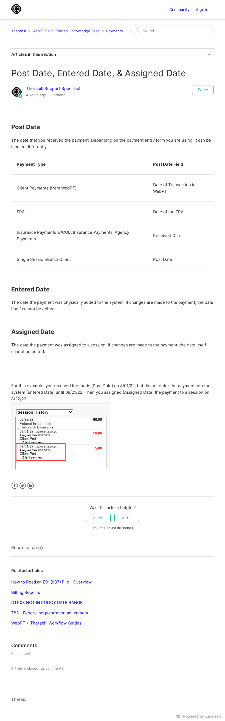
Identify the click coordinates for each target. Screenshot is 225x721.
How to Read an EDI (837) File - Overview (51, 582)
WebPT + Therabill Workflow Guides (46, 623)
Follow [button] (203, 89)
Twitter (22, 485)
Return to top (24, 547)
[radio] (98, 518)
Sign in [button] (202, 9)
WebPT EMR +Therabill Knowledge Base (66, 31)
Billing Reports (25, 592)
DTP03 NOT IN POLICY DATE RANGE (47, 602)
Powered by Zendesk (202, 716)
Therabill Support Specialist (53, 88)
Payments (114, 31)
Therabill (18, 31)
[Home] (16, 12)
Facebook (14, 485)
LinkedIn (30, 485)
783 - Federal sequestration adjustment (49, 612)
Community (179, 9)
